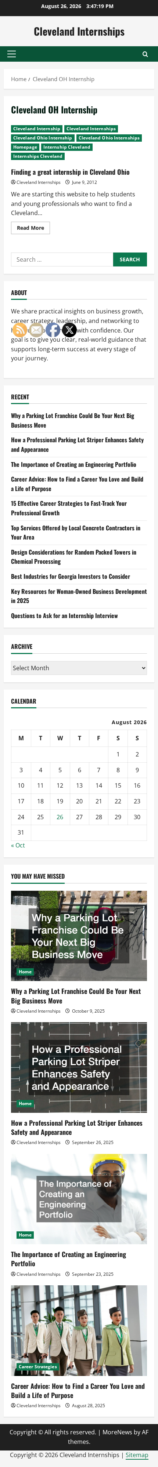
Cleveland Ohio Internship (42, 138)
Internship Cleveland (66, 147)
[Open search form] (145, 54)
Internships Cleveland (37, 156)
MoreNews (117, 1432)
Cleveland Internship (36, 129)
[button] (11, 54)
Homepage (25, 147)
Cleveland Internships (79, 31)
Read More (33, 229)
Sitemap (137, 1455)
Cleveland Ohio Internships (109, 138)
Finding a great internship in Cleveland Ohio (70, 172)
